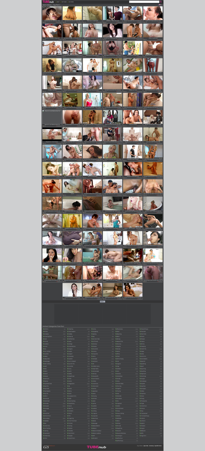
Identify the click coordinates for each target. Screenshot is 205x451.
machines (103, 418)
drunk (79, 388)
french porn (79, 438)
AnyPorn (79, 22)
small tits (151, 349)
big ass (54, 381)
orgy (127, 366)
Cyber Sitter (145, 445)
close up (79, 336)
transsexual (151, 413)
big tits (54, 393)
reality (127, 416)
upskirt (151, 423)
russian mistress (127, 433)
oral (127, 361)
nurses (127, 349)
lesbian (103, 408)
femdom (79, 411)
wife (151, 433)
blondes (54, 403)
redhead (127, 418)
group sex (103, 354)
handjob (103, 359)
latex (103, 401)
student (151, 383)
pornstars (127, 398)
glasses (103, 346)
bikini (54, 396)
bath (54, 366)
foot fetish (79, 433)
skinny (151, 344)
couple (79, 351)
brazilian (54, 413)
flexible (79, 430)
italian (103, 388)
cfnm (54, 438)
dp (79, 386)
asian (54, 346)
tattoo (151, 391)
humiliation (103, 378)
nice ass (127, 344)
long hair (103, 416)
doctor (79, 381)
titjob (151, 403)
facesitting (79, 403)
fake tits (79, 408)
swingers (151, 388)
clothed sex (79, 339)
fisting (79, 426)
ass (54, 349)
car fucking (54, 428)
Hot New (64, 2)
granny (103, 351)
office (127, 354)
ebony (79, 391)
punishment (127, 408)
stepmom (151, 373)
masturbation (103, 426)
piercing (127, 386)
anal (54, 339)
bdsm (54, 371)
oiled (127, 356)
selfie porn (127, 438)
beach (54, 373)
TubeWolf (140, 22)
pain (127, 371)
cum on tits (79, 363)
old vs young (127, 359)
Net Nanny (151, 445)
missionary (127, 329)
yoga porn (151, 435)
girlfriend (103, 341)
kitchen (103, 398)
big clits (54, 386)
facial (79, 406)
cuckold (79, 359)
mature (103, 428)
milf (103, 435)
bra (54, 411)
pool (127, 393)
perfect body (127, 383)
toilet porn (151, 406)
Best (58, 2)
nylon (127, 351)
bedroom (54, 378)
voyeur (151, 428)
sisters (151, 341)
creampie (79, 356)
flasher (79, 428)
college (79, 344)
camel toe (54, 426)
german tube (103, 339)
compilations (79, 346)
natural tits (127, 341)
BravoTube (58, 22)
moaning (127, 334)
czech (79, 371)
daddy (79, 373)
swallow (151, 386)
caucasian (54, 433)
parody (127, 378)
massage (103, 423)
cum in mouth (79, 361)
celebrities (54, 435)
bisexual (54, 398)
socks (151, 354)
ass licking (54, 351)
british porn (54, 416)
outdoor (127, 368)
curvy (79, 368)
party (127, 381)
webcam (151, 430)
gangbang (103, 331)
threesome (151, 401)
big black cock (54, 383)
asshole (54, 354)
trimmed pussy (151, 416)
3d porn (54, 329)
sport (151, 366)
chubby (79, 334)
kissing (103, 396)
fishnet (79, 423)
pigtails (127, 388)
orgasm (127, 363)
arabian (54, 344)
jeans (103, 393)
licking (103, 411)
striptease (151, 381)
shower (151, 339)
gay (103, 336)
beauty (54, 376)
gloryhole (103, 349)
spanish (151, 361)
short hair (151, 334)
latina (103, 403)
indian (103, 381)
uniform (151, 421)
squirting (151, 368)
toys (151, 411)
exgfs (79, 398)
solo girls (151, 356)
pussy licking (127, 413)
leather (103, 406)
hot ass (103, 373)
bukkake (54, 421)
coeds (79, 341)
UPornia (79, 39)
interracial (103, 386)
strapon (151, 378)
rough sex (127, 428)
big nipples (54, 391)
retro (127, 421)
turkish (151, 418)
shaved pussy (151, 329)
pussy (127, 411)
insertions (103, 383)
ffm (79, 416)
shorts (151, 336)
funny (103, 329)
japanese (103, 391)
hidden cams (103, 366)
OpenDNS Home (158, 445)
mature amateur (103, 430)
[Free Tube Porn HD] (96, 447)
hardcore (103, 361)
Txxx (60, 39)
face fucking (79, 401)
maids (103, 421)
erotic (79, 393)
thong (151, 398)
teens (151, 396)
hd (103, 363)
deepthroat (79, 376)
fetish (79, 413)
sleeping (151, 346)
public (127, 406)
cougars (79, 349)
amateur (54, 334)
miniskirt (103, 438)
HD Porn (71, 2)
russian (127, 430)
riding (127, 423)
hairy (103, 356)
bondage (54, 408)
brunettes (54, 418)
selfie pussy (127, 440)
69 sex (54, 331)
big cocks (54, 388)
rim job (127, 426)
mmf (127, 331)
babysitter (54, 359)
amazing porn (54, 336)
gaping (103, 334)
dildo (79, 378)
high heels (103, 368)
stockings (151, 376)
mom (127, 336)
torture (151, 408)
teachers (151, 393)
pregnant (127, 403)
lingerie (103, 413)
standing (151, 371)
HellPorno (99, 39)
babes (54, 356)
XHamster (99, 22)
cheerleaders (79, 331)
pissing (127, 391)
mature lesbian (103, 433)
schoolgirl (127, 435)
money (127, 339)
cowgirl (79, 354)
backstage (54, 361)
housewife (103, 376)
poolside (127, 396)
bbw (54, 368)
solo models (151, 359)
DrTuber (160, 22)
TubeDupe (119, 22)
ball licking (54, 363)
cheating (79, 329)
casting (54, 430)
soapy (151, 351)
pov (127, 401)
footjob (79, 435)
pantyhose (127, 376)
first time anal (79, 421)
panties (127, 373)
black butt (54, 401)
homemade (103, 371)
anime (54, 341)
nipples (127, 346)
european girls (79, 396)
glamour (103, 344)
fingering (79, 418)
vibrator (151, 426)
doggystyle (79, 383)
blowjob (54, 406)
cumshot (79, 366)
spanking (151, 363)
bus (54, 423)
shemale (151, 331)
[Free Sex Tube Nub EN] (48, 1)
